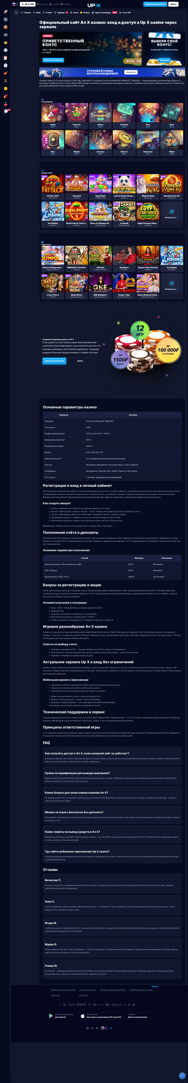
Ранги (75, 13)
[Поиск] (16, 12)
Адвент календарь (105, 13)
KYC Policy (83, 995)
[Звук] (111, 1028)
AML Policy (55, 995)
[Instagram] (87, 1028)
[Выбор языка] (15, 4)
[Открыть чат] (182, 1076)
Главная (27, 13)
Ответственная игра (87, 990)
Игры (38, 13)
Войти (173, 4)
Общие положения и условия (63, 990)
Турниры (62, 13)
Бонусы (86, 13)
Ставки (49, 13)
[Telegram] (97, 1028)
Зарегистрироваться (155, 4)
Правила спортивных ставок (141, 990)
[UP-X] (94, 5)
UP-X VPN (29, 4)
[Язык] (103, 1028)
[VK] (92, 1028)
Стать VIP (126, 13)
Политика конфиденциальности (113, 990)
